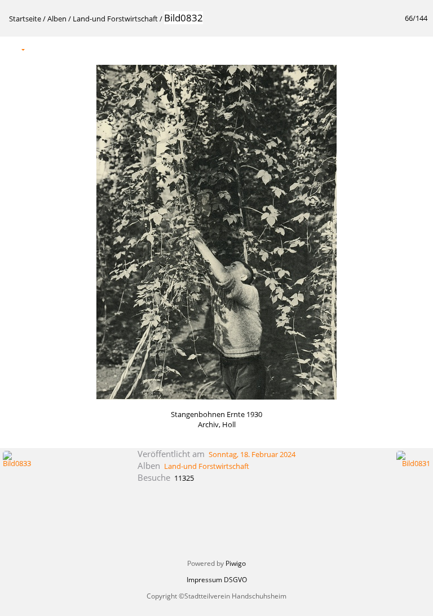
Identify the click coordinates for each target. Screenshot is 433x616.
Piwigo (236, 563)
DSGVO (235, 579)
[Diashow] (40, 48)
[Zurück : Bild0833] (394, 48)
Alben (57, 19)
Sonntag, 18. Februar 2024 (252, 454)
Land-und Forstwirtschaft (115, 19)
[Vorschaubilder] (370, 48)
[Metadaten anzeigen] (64, 48)
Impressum (204, 579)
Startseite (25, 19)
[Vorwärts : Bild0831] (418, 48)
